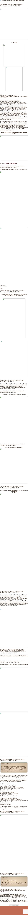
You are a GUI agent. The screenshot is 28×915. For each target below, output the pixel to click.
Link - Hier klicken (4, 891)
